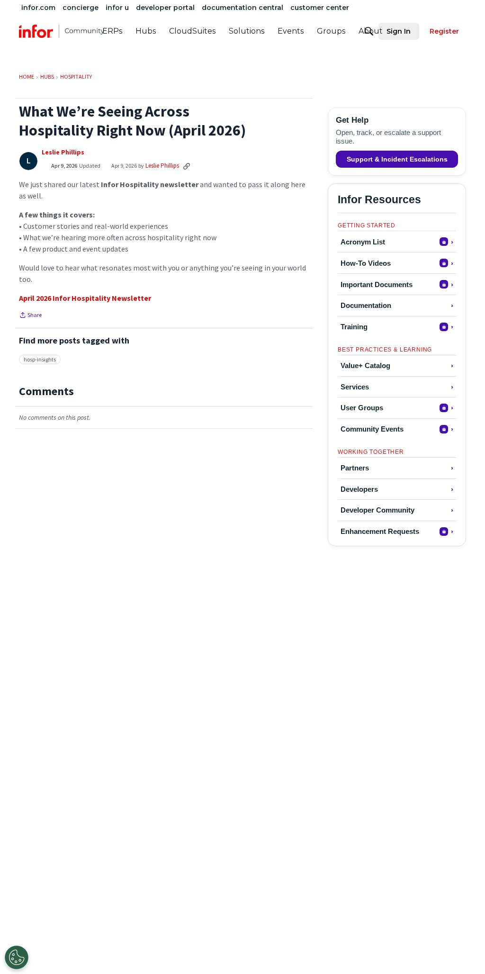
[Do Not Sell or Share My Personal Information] (16, 957)
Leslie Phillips (63, 152)
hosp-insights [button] (40, 359)
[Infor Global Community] (61, 31)
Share (30, 316)
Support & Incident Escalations (397, 159)
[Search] (368, 31)
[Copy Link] (186, 166)
